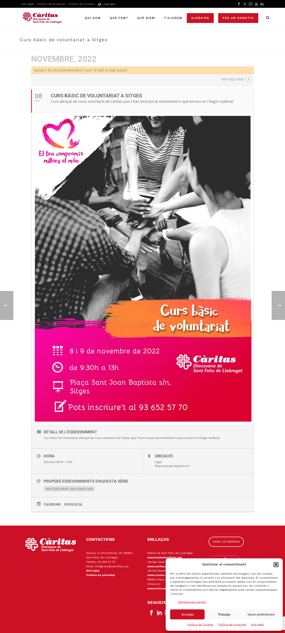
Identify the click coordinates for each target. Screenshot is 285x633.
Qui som (93, 18)
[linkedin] (159, 613)
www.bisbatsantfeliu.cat (164, 557)
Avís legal (257, 624)
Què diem (146, 18)
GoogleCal (73, 504)
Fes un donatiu (238, 18)
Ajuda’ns (200, 18)
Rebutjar (224, 614)
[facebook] (151, 613)
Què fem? (119, 18)
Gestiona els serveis (192, 602)
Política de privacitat (232, 624)
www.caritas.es (158, 575)
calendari (52, 504)
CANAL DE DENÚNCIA (226, 541)
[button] (276, 564)
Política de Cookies (200, 624)
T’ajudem (173, 18)
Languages (109, 4)
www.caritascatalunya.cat (165, 566)
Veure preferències (261, 614)
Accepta (187, 614)
